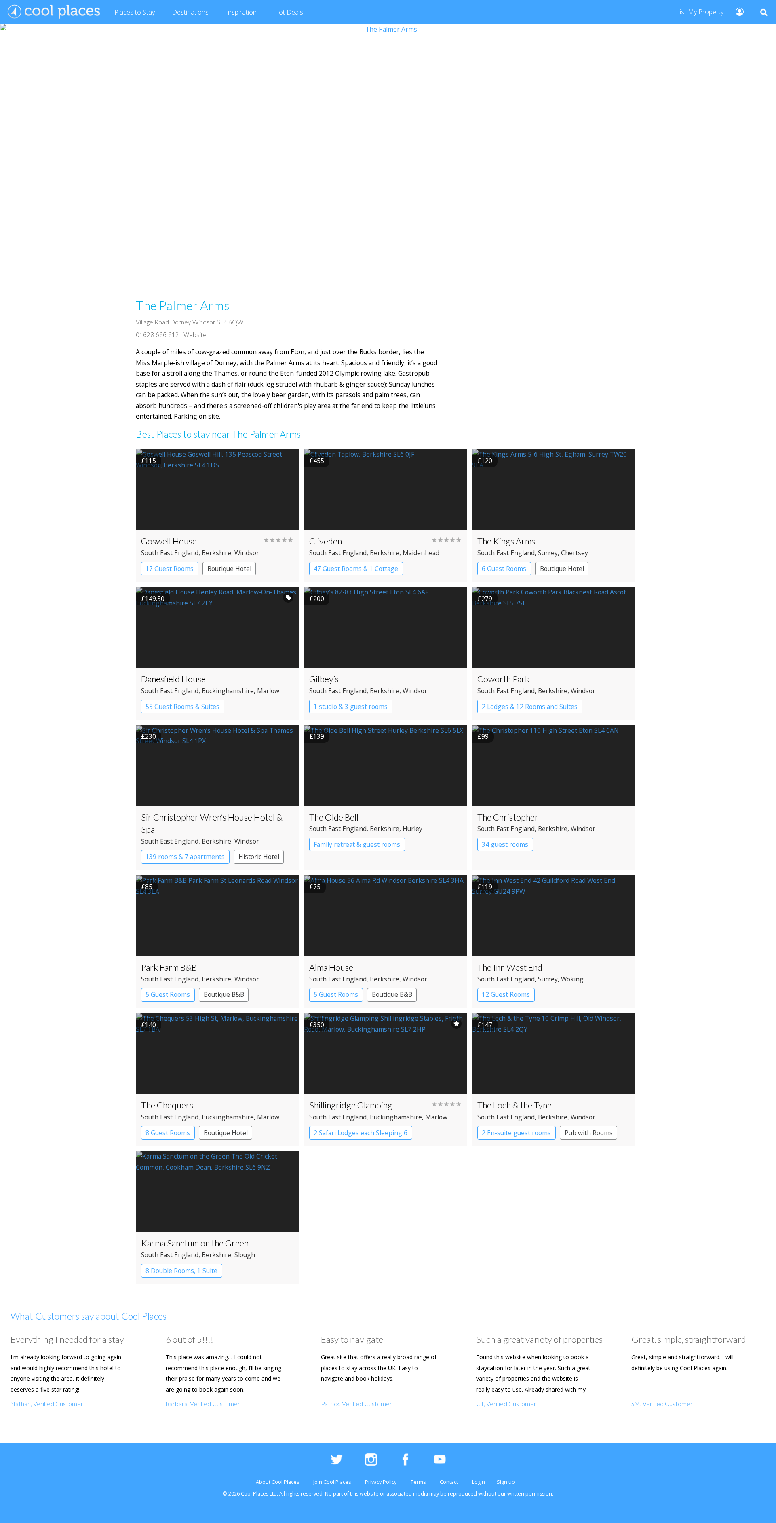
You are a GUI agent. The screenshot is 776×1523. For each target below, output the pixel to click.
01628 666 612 (157, 334)
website (369, 1493)
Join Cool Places (332, 1482)
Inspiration (241, 12)
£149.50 (152, 598)
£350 (316, 1024)
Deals (288, 12)
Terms (418, 1482)
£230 (148, 736)
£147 (484, 1024)
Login (478, 1482)
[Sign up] (736, 11)
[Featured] (456, 1023)
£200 (316, 598)
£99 (483, 736)
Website (195, 334)
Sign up (506, 1482)
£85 (146, 886)
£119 (484, 886)
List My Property (699, 11)
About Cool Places (277, 1482)
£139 (316, 736)
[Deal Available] (288, 597)
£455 (316, 460)
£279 (484, 598)
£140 (148, 1024)
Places (134, 12)
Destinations (190, 12)
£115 (148, 460)
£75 (315, 886)
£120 (484, 460)
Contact (449, 1482)
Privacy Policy (380, 1482)
